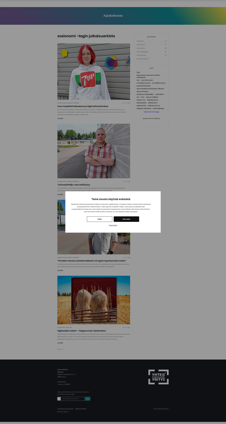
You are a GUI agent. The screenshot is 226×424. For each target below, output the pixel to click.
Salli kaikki (126, 219)
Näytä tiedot (113, 225)
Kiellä (100, 219)
